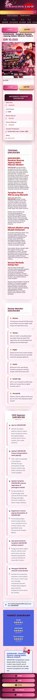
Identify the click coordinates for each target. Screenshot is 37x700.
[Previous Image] (3, 59)
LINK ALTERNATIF (19, 690)
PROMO (20, 675)
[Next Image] (33, 59)
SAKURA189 (12, 167)
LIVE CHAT (19, 695)
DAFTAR (27, 29)
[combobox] (16, 12)
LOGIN (10, 29)
